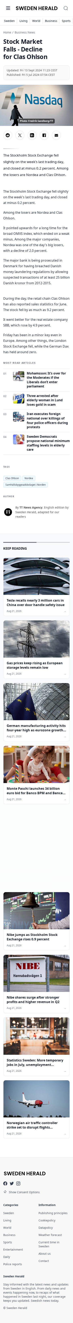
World (36, 21)
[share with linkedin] (32, 135)
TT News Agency (30, 507)
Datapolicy (46, 1228)
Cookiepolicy (47, 1220)
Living (23, 21)
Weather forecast (50, 1235)
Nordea (29, 478)
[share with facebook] (44, 135)
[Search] (66, 8)
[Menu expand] (8, 8)
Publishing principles (53, 1213)
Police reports (12, 1264)
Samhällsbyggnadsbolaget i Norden (25, 484)
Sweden (9, 21)
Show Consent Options (24, 1192)
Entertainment (13, 1249)
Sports (66, 21)
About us (45, 1253)
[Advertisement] (36, 851)
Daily (6, 1257)
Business (51, 21)
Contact (44, 1261)
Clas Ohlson (12, 478)
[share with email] (56, 135)
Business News (25, 32)
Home (7, 32)
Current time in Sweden (49, 1244)
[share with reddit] (7, 135)
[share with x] (19, 135)
